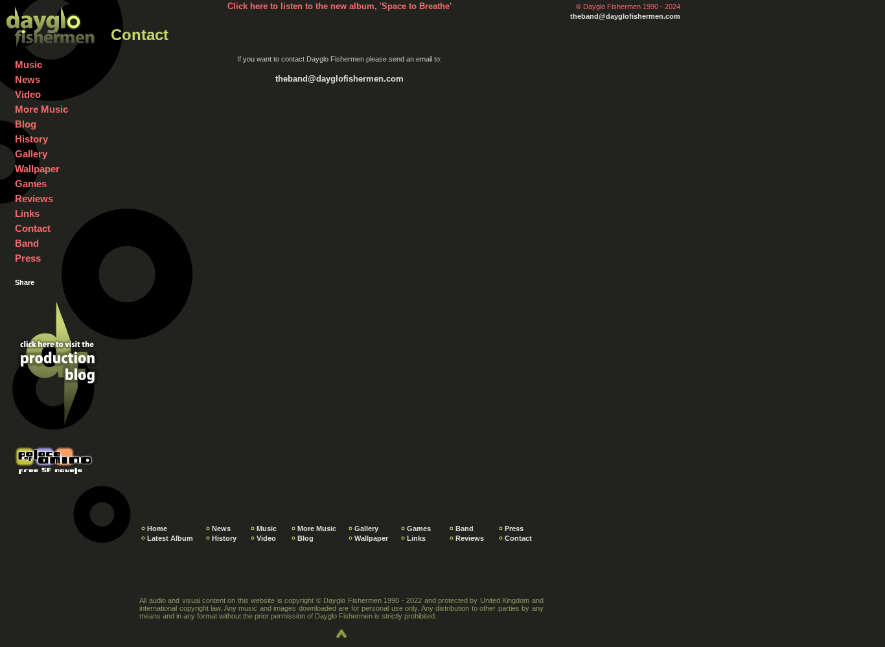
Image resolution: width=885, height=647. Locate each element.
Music (28, 64)
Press (28, 258)
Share (24, 282)
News (27, 79)
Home (157, 528)
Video (28, 94)
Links (27, 213)
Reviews (34, 198)
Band (27, 243)
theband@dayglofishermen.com (625, 16)
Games (31, 183)
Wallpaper (37, 168)
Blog (25, 124)
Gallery (31, 153)
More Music (41, 109)
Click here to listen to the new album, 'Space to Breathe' (339, 6)
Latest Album (170, 538)
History (31, 138)
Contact (33, 228)
